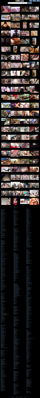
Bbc (1, 248)
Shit (27, 276)
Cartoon (2, 294)
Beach (2, 251)
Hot (14, 248)
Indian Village (15, 271)
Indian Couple (15, 259)
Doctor (2, 343)
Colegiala (2, 307)
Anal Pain (2, 217)
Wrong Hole (28, 386)
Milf (14, 350)
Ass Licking (2, 233)
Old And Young (16, 385)
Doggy (2, 345)
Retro (27, 255)
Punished (27, 242)
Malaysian (15, 332)
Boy (1, 279)
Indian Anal (15, 255)
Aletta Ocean (2, 212)
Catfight (2, 296)
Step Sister (27, 310)
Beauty (2, 253)
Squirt (27, 302)
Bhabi (1, 257)
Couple (2, 311)
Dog (1, 346)
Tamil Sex (27, 334)
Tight (27, 348)
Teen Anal (27, 339)
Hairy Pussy (15, 228)
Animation (2, 222)
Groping (15, 223)
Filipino (2, 372)
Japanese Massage (16, 289)
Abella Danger (3, 209)
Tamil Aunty (28, 333)
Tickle (27, 345)
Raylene (27, 251)
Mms (14, 353)
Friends (2, 387)
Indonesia (15, 275)
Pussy (27, 247)
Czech (1, 322)
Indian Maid (15, 264)
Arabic (2, 223)
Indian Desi (15, 260)
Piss (27, 227)
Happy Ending (15, 231)
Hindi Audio (15, 235)
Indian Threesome (16, 270)
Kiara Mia (15, 309)
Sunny (27, 323)
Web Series (28, 379)
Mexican (15, 347)
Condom (2, 309)
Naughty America (16, 372)
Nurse (14, 380)
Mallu (14, 335)
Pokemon (27, 230)
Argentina (2, 225)
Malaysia (15, 333)
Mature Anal (15, 344)
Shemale (27, 275)
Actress (2, 210)
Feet (1, 369)
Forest (2, 384)
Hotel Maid (15, 246)
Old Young (15, 386)
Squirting (27, 301)
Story (27, 317)
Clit (1, 306)
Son (26, 296)
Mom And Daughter (16, 356)
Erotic (1, 355)
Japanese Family (16, 285)
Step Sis (27, 311)
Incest (14, 253)
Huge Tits (15, 250)
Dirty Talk (2, 342)
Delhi (1, 333)
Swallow (27, 324)
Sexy (27, 273)
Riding (27, 256)
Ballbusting (2, 241)
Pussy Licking (28, 246)
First (1, 377)
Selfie (27, 271)
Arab (1, 224)
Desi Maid (2, 337)
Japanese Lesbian (16, 287)
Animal (2, 220)
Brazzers (2, 282)
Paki (27, 212)
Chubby (2, 304)
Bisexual (2, 267)
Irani (14, 279)
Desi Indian (2, 336)
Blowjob (2, 273)
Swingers (27, 326)
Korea (14, 314)
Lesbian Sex (15, 320)
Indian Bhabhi (15, 257)
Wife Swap (27, 384)
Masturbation (15, 343)
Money (15, 361)
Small (27, 294)
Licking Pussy (15, 323)
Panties (27, 213)
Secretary (27, 270)
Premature (27, 236)
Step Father (28, 308)
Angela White (3, 219)
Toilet (27, 351)
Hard (14, 233)
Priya (27, 237)
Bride (1, 284)
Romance (27, 259)
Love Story (15, 326)
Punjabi (27, 244)
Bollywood (2, 274)
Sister (27, 284)
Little (14, 325)
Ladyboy (15, 317)
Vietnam (27, 372)
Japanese (15, 296)
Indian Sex (15, 268)
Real (27, 254)
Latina (14, 318)
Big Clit (2, 262)
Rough (27, 262)
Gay (14, 214)
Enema (2, 354)
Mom (14, 360)
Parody (27, 215)
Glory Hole (15, 218)
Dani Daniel (2, 329)
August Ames (2, 235)
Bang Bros (2, 242)
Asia (1, 232)
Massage (15, 341)
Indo (14, 276)
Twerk (27, 360)
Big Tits (2, 265)
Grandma (15, 219)
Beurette (2, 255)
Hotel (14, 247)
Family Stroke (3, 364)
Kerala (14, 308)
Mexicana (15, 346)
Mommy (15, 358)
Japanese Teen (16, 294)
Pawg (27, 218)
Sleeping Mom (28, 287)
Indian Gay (15, 262)
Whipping (27, 381)
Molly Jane (15, 355)
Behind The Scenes (3, 254)
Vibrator (27, 370)
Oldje (14, 387)
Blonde (2, 272)
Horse (14, 244)
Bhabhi (2, 256)
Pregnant (27, 235)
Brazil (1, 281)
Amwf (1, 216)
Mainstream (15, 330)
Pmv (27, 229)
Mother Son (15, 364)
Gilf (14, 216)
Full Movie (2, 390)
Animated (2, 221)
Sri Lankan (27, 303)
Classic (2, 305)
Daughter (2, 330)
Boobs (2, 276)
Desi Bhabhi (2, 335)
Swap (27, 325)
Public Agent (28, 239)
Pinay (27, 224)
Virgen (27, 374)
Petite (27, 221)
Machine (15, 328)
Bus (1, 290)
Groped (15, 222)
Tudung (27, 357)
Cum (1, 320)
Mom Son (15, 357)
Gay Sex (15, 213)
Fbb (1, 368)
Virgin (27, 375)
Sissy (27, 281)
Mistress (15, 352)
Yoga (27, 391)
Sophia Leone (28, 297)
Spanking (27, 300)
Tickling (27, 346)
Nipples (15, 375)
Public (27, 240)
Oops (14, 391)
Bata (1, 245)
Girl (14, 217)
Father (2, 367)
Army (1, 227)
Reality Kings (28, 253)
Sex (26, 274)
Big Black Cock (3, 258)
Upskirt (27, 367)
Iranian (15, 278)
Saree (27, 267)
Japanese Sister (16, 293)
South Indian (28, 298)
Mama (14, 336)
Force (1, 383)
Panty (27, 214)
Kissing (15, 310)
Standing (27, 306)
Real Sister (27, 252)
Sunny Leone (28, 322)
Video (27, 371)
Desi (1, 340)
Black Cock (2, 268)
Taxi (27, 337)
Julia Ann (15, 303)
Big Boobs (2, 259)
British (2, 285)
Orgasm (15, 392)
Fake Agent (2, 361)
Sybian (27, 327)
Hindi (14, 236)
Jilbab (14, 300)
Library (15, 322)
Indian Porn (15, 267)
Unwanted (27, 366)
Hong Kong (15, 242)
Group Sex (15, 224)
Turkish (27, 358)
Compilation (2, 308)
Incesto (15, 252)
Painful (27, 209)
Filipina (2, 371)
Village (27, 373)
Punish (27, 243)
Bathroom (2, 246)
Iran (14, 280)
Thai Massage (28, 342)
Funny (14, 207)
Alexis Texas (2, 213)
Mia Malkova (15, 348)
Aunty (1, 236)
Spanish (27, 299)
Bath (1, 247)
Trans (27, 355)
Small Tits (27, 293)
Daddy (2, 325)
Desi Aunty (2, 334)
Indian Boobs (15, 258)
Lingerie (15, 324)
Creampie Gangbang (3, 314)
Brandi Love (2, 280)
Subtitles (27, 321)
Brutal (1, 288)
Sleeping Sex (28, 288)
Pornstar (27, 233)
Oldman (15, 388)
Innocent (15, 277)
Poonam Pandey (28, 232)
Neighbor (15, 373)
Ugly (27, 364)
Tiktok (27, 349)
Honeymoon (15, 241)
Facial (1, 360)
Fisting (2, 378)
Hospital (15, 245)
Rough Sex (27, 261)
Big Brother (2, 261)
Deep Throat (2, 331)
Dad (1, 326)
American (2, 215)
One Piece (15, 390)
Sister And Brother (29, 282)
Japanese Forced (16, 286)
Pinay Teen (27, 223)
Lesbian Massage (16, 319)
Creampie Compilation (4, 313)
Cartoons (2, 293)
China (1, 303)
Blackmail (2, 271)
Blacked (2, 269)
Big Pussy (2, 264)
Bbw (1, 249)
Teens (27, 340)
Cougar (2, 310)
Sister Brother (28, 283)
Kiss (14, 311)
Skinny (27, 285)
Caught (2, 297)
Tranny (27, 353)
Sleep (27, 290)
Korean (15, 313)
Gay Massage (15, 212)
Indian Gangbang (16, 261)
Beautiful (2, 252)
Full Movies (2, 389)
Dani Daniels (2, 328)
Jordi (14, 302)
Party (27, 216)
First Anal (2, 374)
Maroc (14, 338)
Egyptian (2, 352)
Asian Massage (3, 229)
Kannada (15, 306)
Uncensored (28, 365)
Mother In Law (16, 363)
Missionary (15, 351)
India (14, 274)
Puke (27, 241)
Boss (1, 278)
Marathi (15, 337)
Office (14, 384)
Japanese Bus (15, 284)
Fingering (2, 373)
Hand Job (15, 229)
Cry (1, 316)
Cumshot (2, 319)
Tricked (27, 356)
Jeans (14, 299)
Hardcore (15, 232)
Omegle (15, 389)
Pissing (27, 226)
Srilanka (27, 304)
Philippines (27, 222)
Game (14, 210)
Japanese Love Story (16, 288)
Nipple (14, 376)
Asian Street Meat (3, 230)
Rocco (27, 258)
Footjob (2, 380)
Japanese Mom (16, 291)
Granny (15, 220)
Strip (27, 320)
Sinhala (27, 280)
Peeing (27, 219)
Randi (27, 249)
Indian (14, 273)
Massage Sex (15, 340)
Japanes (15, 297)
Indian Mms (15, 265)
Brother (2, 287)
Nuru (14, 381)
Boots (1, 277)
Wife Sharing (28, 383)
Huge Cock (15, 249)
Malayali (15, 331)
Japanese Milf (15, 290)
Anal (1, 218)
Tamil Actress (28, 332)
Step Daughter (28, 307)
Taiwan (27, 330)
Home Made (15, 238)
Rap (26, 250)
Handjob (15, 230)
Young (27, 392)
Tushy (27, 359)
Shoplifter (27, 277)
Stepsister (27, 314)
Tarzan (27, 336)
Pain (27, 210)
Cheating (2, 301)
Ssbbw (27, 305)
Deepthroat (2, 332)
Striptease (27, 319)
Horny (14, 243)
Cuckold (2, 317)
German (15, 215)
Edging (2, 351)
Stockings (27, 316)
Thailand (27, 343)
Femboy (2, 370)
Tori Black (27, 352)
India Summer (15, 254)
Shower (27, 278)
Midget (15, 349)
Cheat (1, 302)
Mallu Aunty (15, 334)
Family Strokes (3, 363)
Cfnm (1, 300)
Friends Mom (2, 386)
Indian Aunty (15, 256)
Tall (26, 331)
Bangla (2, 244)
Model (14, 354)
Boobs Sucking (3, 275)
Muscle (15, 367)
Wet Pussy (27, 380)
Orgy (14, 393)
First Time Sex (3, 376)
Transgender (28, 354)
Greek (14, 221)
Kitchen (15, 312)
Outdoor (15, 394)
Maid (14, 329)
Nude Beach (15, 378)
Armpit (2, 226)
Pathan (27, 217)
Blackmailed (2, 270)
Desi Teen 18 (2, 339)
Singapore (27, 279)
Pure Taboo (28, 245)
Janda (14, 283)
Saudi (27, 268)
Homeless (15, 239)
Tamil (27, 335)
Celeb (1, 299)
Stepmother (28, 313)
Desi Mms (2, 338)
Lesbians (15, 321)
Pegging (27, 220)
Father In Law (3, 366)
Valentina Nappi (28, 369)
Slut (27, 291)
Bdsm (1, 250)
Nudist (14, 379)
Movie (14, 366)
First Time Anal (3, 375)
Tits (26, 350)
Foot (1, 381)
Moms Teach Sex (16, 359)
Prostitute (27, 238)
